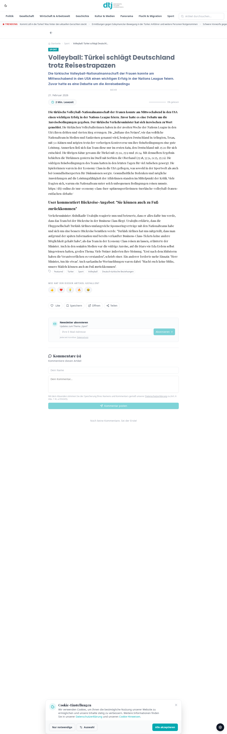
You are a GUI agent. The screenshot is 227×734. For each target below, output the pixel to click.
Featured (58, 271)
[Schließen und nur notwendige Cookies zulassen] (176, 705)
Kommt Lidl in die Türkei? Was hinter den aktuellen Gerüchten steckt (53, 24)
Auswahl (89, 727)
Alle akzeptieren (165, 727)
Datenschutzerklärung (156, 396)
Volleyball (93, 271)
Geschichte (82, 16)
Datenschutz (82, 337)
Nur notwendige (62, 727)
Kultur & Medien (105, 16)
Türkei (71, 271)
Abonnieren (163, 331)
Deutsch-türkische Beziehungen (118, 271)
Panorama (126, 16)
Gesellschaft (26, 16)
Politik (10, 16)
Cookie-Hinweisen (129, 716)
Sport (170, 16)
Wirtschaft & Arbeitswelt (55, 16)
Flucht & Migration (150, 16)
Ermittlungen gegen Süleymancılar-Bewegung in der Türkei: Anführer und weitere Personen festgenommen (145, 24)
